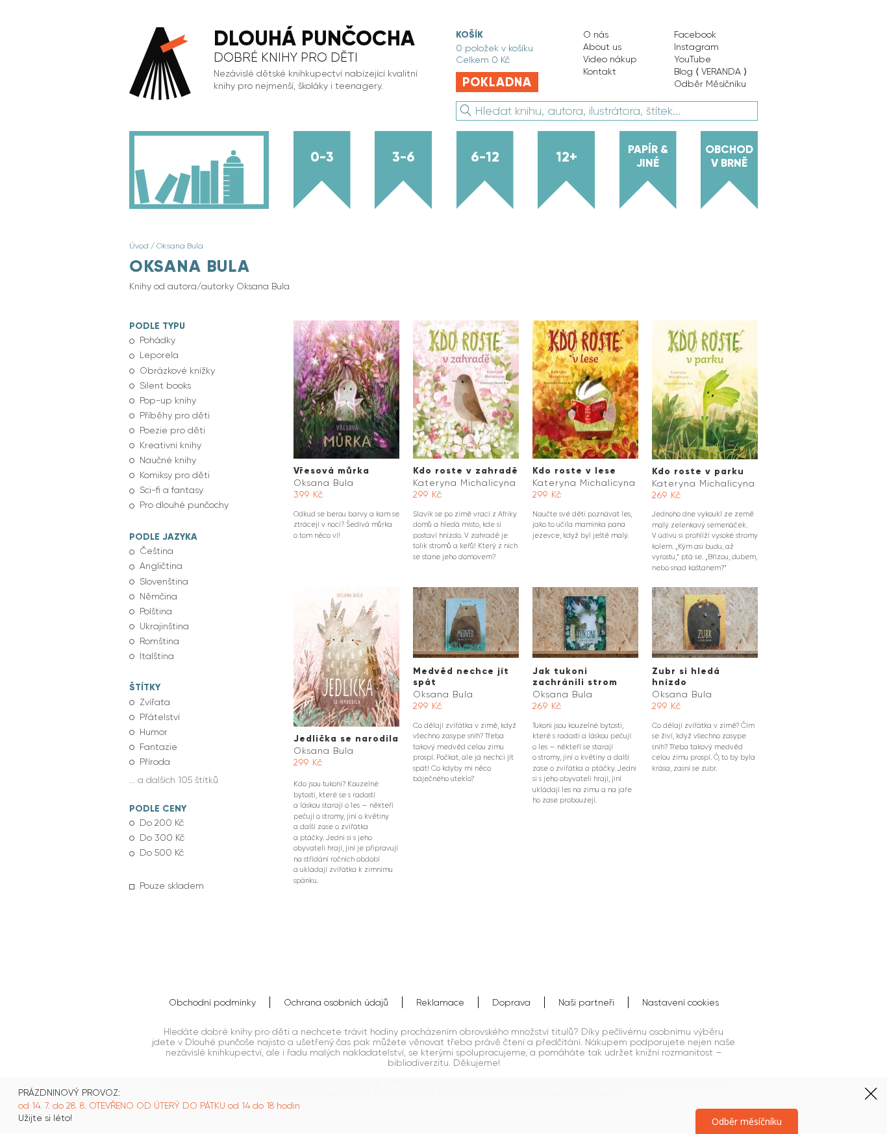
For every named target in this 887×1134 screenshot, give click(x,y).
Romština (159, 641)
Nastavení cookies (680, 1002)
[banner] (279, 64)
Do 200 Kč (162, 822)
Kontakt (599, 71)
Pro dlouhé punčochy (184, 505)
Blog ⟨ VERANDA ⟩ (710, 71)
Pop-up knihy (168, 400)
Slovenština (164, 581)
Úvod (139, 245)
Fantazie (158, 747)
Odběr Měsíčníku (710, 83)
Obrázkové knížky (177, 370)
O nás (595, 34)
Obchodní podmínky (212, 1002)
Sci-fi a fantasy (171, 490)
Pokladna (497, 82)
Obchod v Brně (729, 156)
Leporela (159, 355)
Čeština (156, 551)
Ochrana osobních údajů (336, 1002)
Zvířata (155, 702)
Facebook (695, 34)
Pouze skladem (172, 885)
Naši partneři (586, 1002)
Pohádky (157, 340)
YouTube (692, 59)
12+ (566, 157)
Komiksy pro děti (175, 475)
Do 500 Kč (162, 852)
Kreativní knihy (170, 445)
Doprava (511, 1002)
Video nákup (610, 59)
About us (602, 47)
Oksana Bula (179, 245)
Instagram (696, 47)
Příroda (155, 761)
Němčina (158, 596)
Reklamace (440, 1002)
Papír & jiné (648, 156)
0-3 (322, 157)
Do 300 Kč (162, 837)
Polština (156, 611)
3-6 (403, 157)
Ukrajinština (164, 626)
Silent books (165, 385)
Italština (157, 656)
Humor (154, 732)
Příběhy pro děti (175, 415)
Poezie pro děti (172, 430)
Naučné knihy (168, 460)
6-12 (485, 157)
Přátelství (160, 717)
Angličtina (161, 566)
